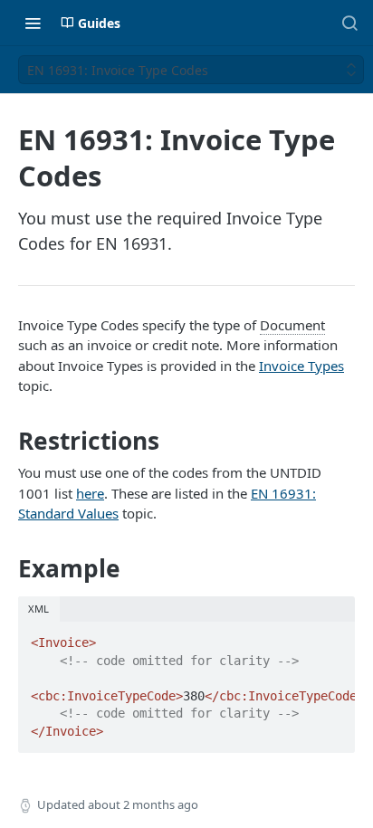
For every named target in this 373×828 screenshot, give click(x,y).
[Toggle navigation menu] (32, 22)
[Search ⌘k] (349, 22)
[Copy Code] (333, 637)
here (90, 493)
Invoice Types (301, 366)
